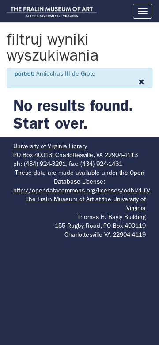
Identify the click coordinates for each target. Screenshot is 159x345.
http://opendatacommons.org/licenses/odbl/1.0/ (82, 190)
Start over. (50, 123)
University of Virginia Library (50, 146)
